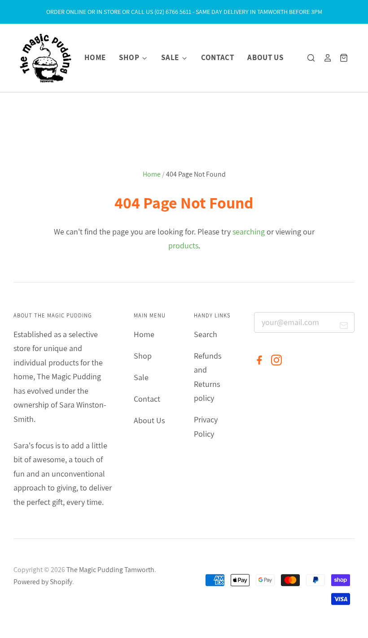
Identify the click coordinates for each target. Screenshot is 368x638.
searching (248, 231)
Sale (170, 57)
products (183, 245)
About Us (265, 57)
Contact (217, 57)
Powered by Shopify (42, 581)
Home (95, 57)
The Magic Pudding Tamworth (110, 569)
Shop (129, 57)
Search (205, 334)
